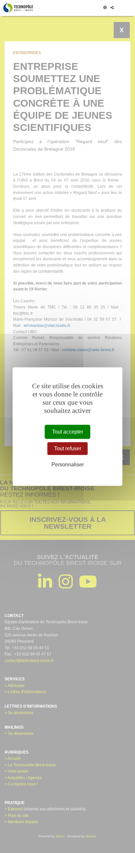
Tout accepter (67, 432)
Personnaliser (67, 464)
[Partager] (111, 7)
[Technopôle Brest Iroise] (18, 7)
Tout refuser (67, 448)
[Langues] (104, 7)
